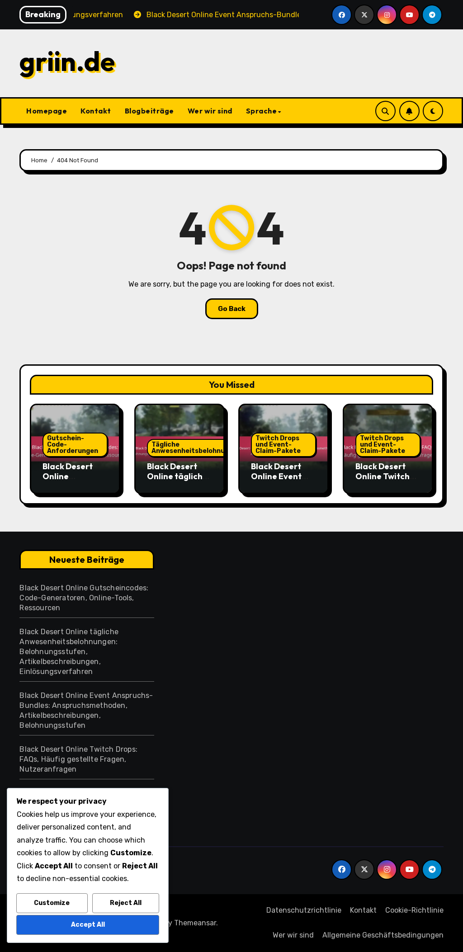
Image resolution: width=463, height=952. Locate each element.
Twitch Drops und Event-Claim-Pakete (278, 444)
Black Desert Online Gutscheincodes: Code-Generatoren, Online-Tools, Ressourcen (83, 598)
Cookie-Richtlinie (414, 910)
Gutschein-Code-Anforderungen (72, 444)
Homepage (46, 110)
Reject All (126, 903)
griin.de (67, 61)
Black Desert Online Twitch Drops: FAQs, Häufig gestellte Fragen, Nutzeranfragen (78, 759)
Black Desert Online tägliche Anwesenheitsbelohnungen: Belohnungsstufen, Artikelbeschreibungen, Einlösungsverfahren (68, 651)
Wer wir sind (210, 110)
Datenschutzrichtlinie (303, 910)
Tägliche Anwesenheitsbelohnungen (196, 448)
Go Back (232, 309)
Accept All (88, 924)
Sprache (261, 110)
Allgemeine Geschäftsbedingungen (383, 935)
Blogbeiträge (149, 110)
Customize (52, 903)
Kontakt (95, 110)
